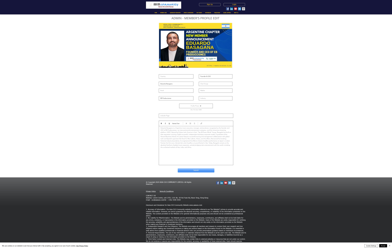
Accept (383, 246)
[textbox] (196, 145)
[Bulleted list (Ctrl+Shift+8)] (194, 123)
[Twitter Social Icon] (239, 8)
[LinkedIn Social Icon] (231, 8)
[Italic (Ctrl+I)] (165, 123)
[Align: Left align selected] (186, 123)
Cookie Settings (371, 246)
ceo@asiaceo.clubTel (158, 200)
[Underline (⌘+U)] (169, 123)
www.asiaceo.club (195, 205)
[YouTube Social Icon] (235, 8)
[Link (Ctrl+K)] (201, 123)
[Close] (389, 245)
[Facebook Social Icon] (227, 8)
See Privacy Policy (82, 246)
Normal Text (175, 123)
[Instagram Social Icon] (243, 8)
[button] (196, 106)
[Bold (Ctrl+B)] (161, 123)
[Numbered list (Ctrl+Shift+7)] (190, 123)
